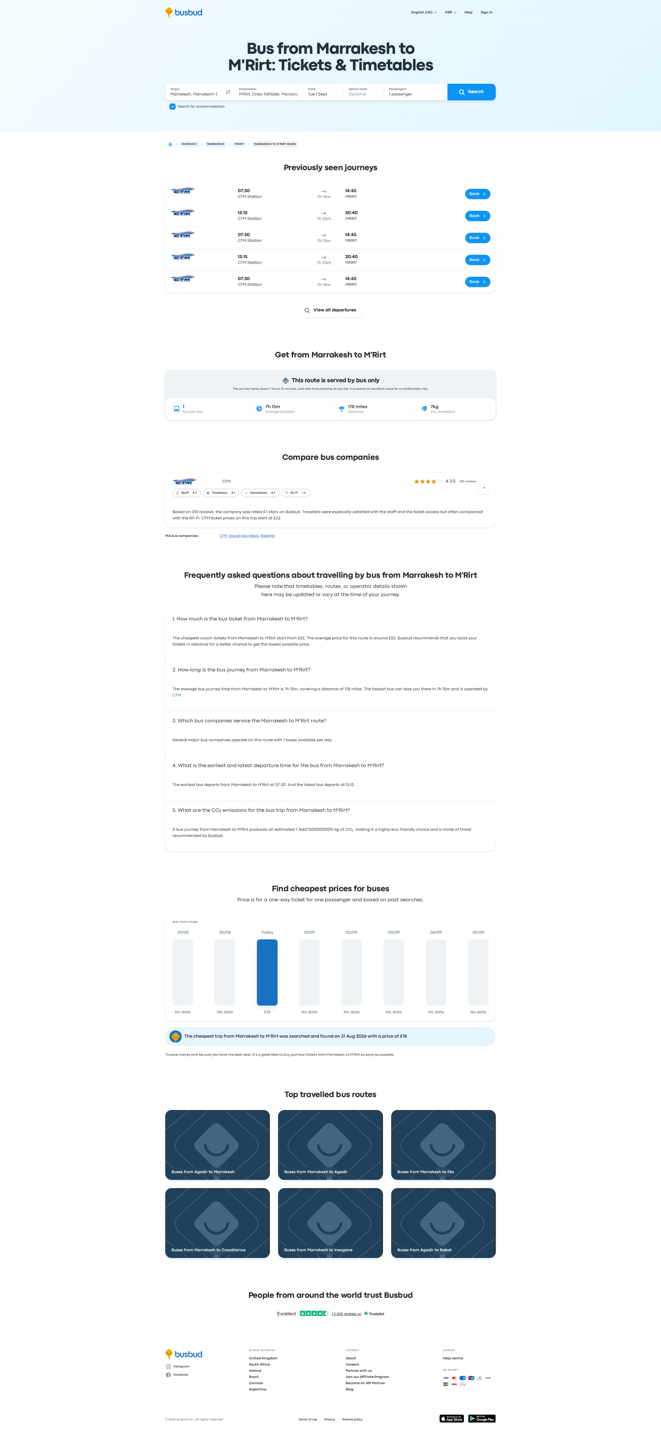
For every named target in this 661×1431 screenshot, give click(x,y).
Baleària (268, 535)
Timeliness (219, 493)
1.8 (304, 493)
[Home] (170, 144)
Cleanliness (258, 493)
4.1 (233, 493)
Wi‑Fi (294, 493)
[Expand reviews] (484, 488)
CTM (226, 481)
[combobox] (193, 92)
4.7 (195, 493)
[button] (228, 92)
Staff (184, 493)
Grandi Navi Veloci (244, 535)
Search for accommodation (201, 106)
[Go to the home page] (183, 12)
